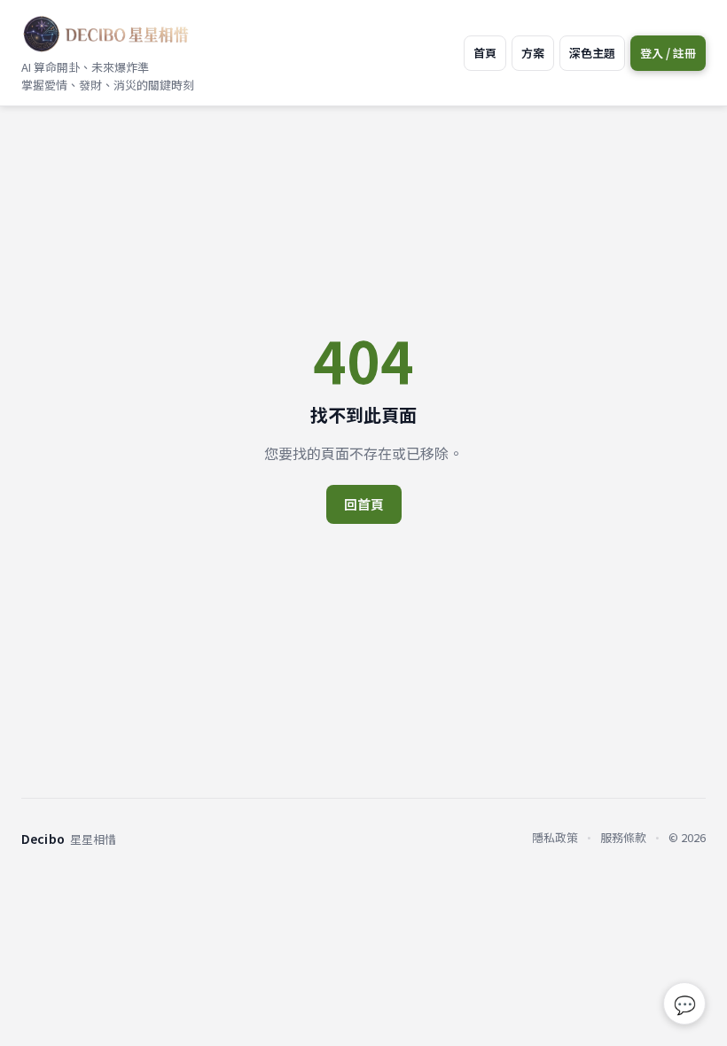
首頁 (484, 52)
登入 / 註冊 (668, 52)
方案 (532, 52)
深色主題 (592, 52)
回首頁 (364, 504)
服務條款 (623, 837)
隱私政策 (555, 837)
